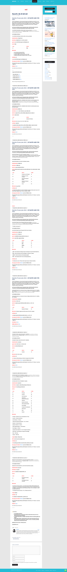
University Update (47, 77)
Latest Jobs (22, 1)
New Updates (15, 537)
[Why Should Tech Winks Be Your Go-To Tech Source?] (50, 34)
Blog (45, 68)
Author (13, 527)
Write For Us (52, 1)
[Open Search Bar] (54, 4)
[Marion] (14, 532)
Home (18, 1)
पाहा (16, 66)
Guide (46, 69)
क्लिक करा (21, 61)
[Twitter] (39, 529)
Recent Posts (16, 527)
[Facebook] (38, 529)
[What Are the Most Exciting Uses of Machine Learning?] (50, 24)
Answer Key (39, 1)
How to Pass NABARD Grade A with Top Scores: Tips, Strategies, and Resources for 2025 (50, 43)
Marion (17, 529)
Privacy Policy (47, 570)
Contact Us (42, 570)
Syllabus (44, 1)
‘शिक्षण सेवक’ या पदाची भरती (16, 538)
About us (39, 570)
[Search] (54, 12)
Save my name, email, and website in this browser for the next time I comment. (25, 562)
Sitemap (51, 570)
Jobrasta (14, 1)
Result (30, 1)
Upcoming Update (47, 78)
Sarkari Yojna (34, 1)
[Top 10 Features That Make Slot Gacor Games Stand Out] (50, 49)
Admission (47, 1)
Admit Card (26, 1)
